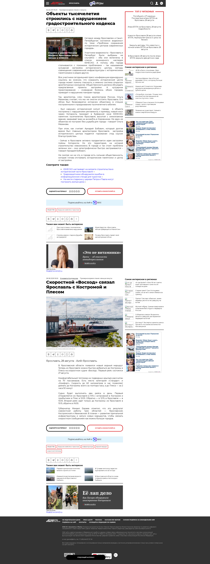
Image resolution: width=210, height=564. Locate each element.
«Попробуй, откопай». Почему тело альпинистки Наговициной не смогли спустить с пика (148, 96)
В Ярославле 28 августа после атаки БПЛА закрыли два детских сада (144, 57)
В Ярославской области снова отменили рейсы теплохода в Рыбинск (106, 478)
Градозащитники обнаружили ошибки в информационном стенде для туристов (82, 175)
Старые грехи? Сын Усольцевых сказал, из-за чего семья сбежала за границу (149, 292)
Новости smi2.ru (54, 271)
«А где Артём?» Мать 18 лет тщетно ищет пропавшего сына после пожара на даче (148, 284)
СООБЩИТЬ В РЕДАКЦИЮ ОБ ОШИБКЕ (102, 522)
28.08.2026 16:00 (52, 278)
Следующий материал (85, 557)
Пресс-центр (87, 520)
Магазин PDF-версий (112, 520)
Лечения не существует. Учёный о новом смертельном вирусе (148, 111)
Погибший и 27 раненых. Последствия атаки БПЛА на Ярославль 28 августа (144, 18)
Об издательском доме (71, 520)
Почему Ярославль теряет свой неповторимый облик (107, 236)
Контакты (82, 522)
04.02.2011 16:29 (51, 10)
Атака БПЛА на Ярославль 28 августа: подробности (144, 28)
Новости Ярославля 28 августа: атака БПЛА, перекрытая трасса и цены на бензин (144, 38)
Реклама (98, 520)
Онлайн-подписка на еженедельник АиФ (139, 520)
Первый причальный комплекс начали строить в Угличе (68, 469)
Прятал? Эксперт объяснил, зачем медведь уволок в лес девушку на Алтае (148, 300)
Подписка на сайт (69, 522)
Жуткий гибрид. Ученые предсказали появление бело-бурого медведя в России (149, 308)
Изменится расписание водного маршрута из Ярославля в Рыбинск (69, 478)
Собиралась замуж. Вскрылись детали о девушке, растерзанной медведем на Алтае (147, 316)
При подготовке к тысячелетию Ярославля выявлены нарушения (69, 228)
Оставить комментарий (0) (105, 191)
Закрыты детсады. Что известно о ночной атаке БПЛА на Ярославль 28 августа (144, 47)
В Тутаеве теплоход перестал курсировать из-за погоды (106, 469)
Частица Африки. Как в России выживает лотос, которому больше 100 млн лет (148, 80)
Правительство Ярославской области (60, 349)
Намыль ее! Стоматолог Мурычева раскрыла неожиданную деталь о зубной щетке (148, 88)
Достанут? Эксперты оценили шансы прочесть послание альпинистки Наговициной (149, 324)
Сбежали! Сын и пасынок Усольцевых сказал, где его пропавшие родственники (149, 104)
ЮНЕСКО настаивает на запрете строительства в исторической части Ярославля (87, 170)
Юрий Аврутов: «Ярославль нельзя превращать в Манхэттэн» (107, 228)
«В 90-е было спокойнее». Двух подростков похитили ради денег (148, 71)
